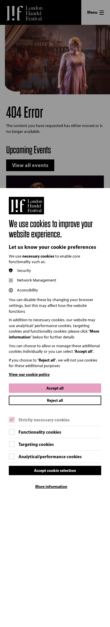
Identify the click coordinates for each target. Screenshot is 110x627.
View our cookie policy (29, 374)
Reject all (55, 400)
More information (51, 486)
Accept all (55, 388)
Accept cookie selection (55, 470)
